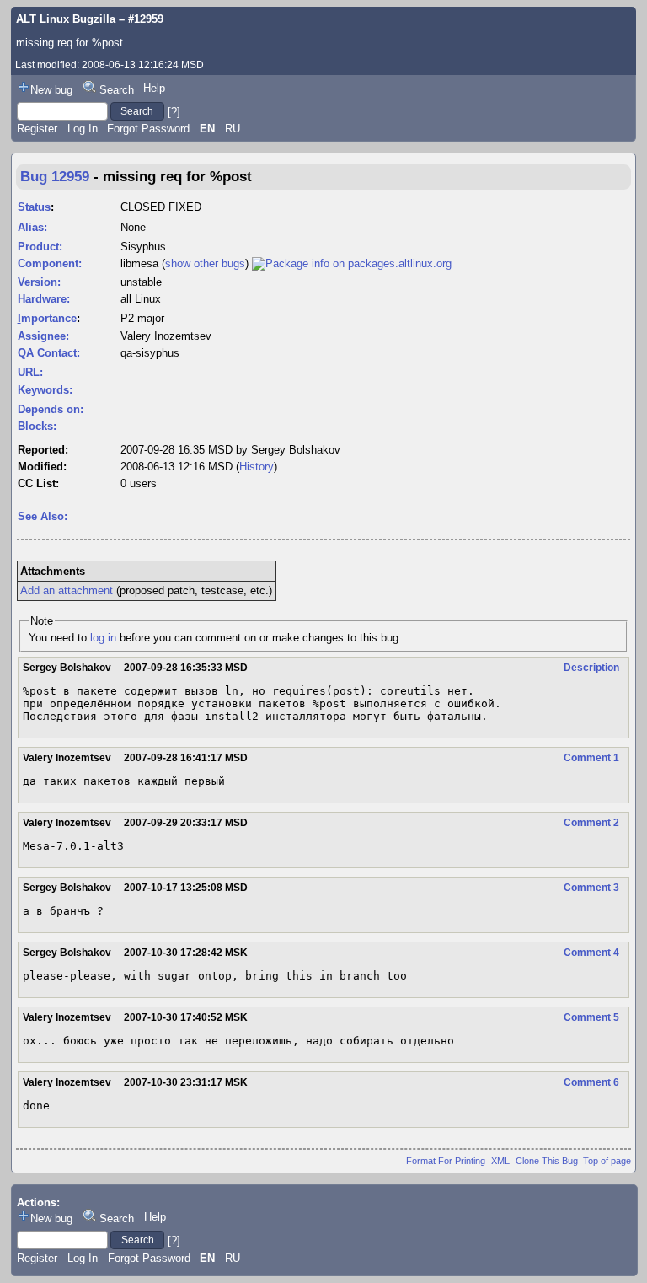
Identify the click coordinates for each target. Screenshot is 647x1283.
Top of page (607, 1161)
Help (154, 88)
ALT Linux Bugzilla (65, 19)
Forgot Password (148, 128)
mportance (47, 318)
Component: (50, 263)
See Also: (42, 516)
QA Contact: (49, 352)
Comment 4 (591, 952)
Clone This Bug (547, 1161)
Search (116, 89)
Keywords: (45, 390)
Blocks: (37, 426)
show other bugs (205, 263)
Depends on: (50, 409)
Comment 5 (591, 1017)
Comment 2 (591, 823)
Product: (40, 246)
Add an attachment (66, 590)
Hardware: (44, 299)
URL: (30, 372)
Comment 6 (591, 1082)
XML (500, 1161)
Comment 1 (591, 758)
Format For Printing (445, 1161)
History (256, 466)
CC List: (38, 483)
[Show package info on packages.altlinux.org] (352, 263)
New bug (51, 89)
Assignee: (43, 336)
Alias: (32, 227)
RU (232, 128)
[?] (174, 111)
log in (103, 637)
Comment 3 (591, 888)
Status (34, 207)
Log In (82, 128)
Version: (39, 282)
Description (591, 668)
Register (37, 128)
